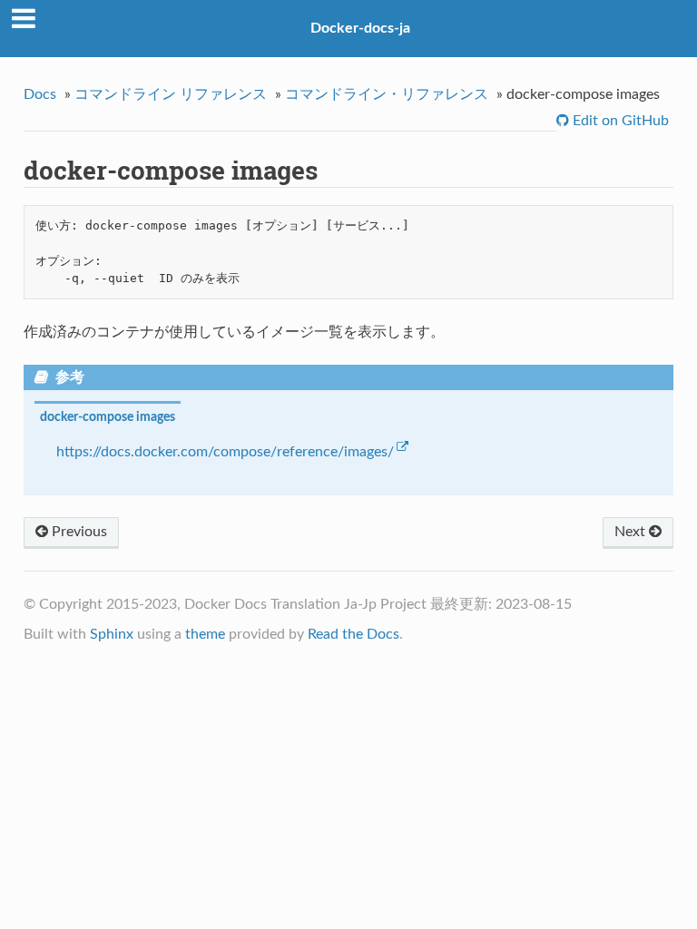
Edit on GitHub (619, 120)
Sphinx (111, 634)
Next (631, 531)
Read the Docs (353, 634)
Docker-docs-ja (360, 28)
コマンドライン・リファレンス (386, 94)
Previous (77, 531)
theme (205, 634)
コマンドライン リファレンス (170, 94)
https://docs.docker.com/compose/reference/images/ (225, 452)
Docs (40, 94)
